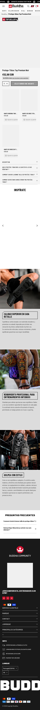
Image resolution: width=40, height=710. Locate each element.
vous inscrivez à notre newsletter (20, 78)
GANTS (4, 10)
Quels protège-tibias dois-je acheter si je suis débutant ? (17, 168)
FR (4, 672)
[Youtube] (3, 598)
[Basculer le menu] (3, 6)
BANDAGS (30, 10)
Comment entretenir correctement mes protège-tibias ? (17, 181)
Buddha (4, 14)
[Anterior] (3, 226)
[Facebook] (11, 598)
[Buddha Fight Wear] (16, 6)
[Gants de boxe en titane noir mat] (10, 136)
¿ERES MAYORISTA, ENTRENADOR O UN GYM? (19, 592)
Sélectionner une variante (24, 84)
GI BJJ (23, 10)
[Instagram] (7, 598)
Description (6, 162)
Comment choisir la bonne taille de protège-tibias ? (18, 174)
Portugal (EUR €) (8, 668)
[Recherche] (28, 6)
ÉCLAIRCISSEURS (13, 10)
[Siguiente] (37, 226)
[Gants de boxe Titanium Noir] (29, 100)
